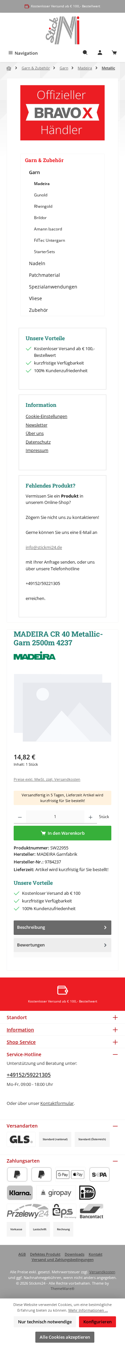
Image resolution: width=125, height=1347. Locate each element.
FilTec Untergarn (49, 240)
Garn (34, 172)
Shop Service (21, 1042)
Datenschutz (38, 442)
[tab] (62, 927)
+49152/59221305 (29, 1075)
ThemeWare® (62, 1288)
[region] (62, 710)
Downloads (74, 1254)
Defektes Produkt (45, 1254)
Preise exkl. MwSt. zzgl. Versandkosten (47, 779)
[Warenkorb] (114, 53)
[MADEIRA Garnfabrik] (62, 655)
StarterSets (44, 251)
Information (20, 1030)
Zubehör (38, 310)
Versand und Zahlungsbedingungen (63, 1259)
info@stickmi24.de (44, 547)
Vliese (35, 298)
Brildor (40, 217)
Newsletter (36, 425)
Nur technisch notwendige (45, 1322)
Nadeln (37, 263)
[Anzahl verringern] (20, 817)
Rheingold (43, 206)
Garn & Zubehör (44, 160)
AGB (22, 1254)
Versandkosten (102, 1271)
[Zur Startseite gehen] (62, 30)
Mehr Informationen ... (88, 1310)
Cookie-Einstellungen (46, 416)
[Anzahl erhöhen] (90, 817)
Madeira (42, 183)
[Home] (9, 68)
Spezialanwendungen (53, 286)
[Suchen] (85, 53)
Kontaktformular (57, 1103)
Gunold (40, 195)
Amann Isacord (48, 229)
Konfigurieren (97, 1322)
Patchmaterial (44, 275)
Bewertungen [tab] (31, 945)
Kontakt (95, 1254)
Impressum (37, 450)
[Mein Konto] (100, 53)
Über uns (35, 433)
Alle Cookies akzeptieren (65, 1337)
